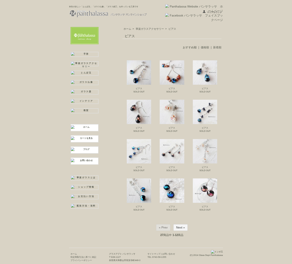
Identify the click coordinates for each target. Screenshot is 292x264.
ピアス (172, 28)
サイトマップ (153, 254)
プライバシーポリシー (81, 260)
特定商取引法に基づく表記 (83, 257)
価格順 (205, 47)
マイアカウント (214, 12)
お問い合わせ (168, 254)
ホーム (127, 28)
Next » (180, 227)
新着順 (217, 47)
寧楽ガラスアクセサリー (150, 28)
